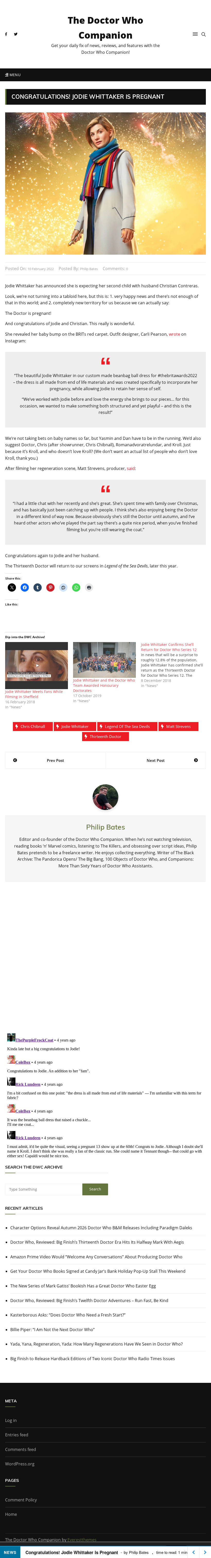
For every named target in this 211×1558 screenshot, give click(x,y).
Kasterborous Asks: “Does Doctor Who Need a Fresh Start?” (68, 1315)
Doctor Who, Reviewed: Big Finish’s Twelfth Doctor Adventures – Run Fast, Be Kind (89, 1300)
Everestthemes (81, 1540)
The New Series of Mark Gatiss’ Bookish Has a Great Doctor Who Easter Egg (83, 1286)
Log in (11, 1420)
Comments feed (20, 1449)
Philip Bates (89, 268)
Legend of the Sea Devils (127, 726)
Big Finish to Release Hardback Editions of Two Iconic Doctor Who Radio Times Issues (92, 1358)
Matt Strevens (178, 726)
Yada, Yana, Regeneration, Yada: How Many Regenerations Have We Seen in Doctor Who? (96, 1344)
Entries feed (16, 1435)
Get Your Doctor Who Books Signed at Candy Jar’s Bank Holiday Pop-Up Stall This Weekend (98, 1271)
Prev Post (55, 760)
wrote (174, 334)
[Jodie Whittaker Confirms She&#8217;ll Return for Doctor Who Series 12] (175, 665)
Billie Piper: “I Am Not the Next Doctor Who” (52, 1329)
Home (11, 1514)
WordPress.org (19, 1464)
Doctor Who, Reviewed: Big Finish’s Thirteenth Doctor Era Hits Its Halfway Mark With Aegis (97, 1242)
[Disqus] (105, 961)
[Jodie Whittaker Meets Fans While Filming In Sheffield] (36, 665)
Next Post (156, 760)
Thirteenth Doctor (105, 736)
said (131, 468)
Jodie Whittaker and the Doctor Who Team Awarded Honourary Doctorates (104, 685)
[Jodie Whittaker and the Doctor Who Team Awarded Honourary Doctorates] (104, 660)
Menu (14, 74)
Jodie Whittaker (75, 726)
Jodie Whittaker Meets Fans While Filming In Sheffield (34, 694)
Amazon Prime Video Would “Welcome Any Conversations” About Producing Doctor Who (96, 1257)
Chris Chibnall (33, 726)
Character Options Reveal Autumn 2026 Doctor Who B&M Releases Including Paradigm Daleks (101, 1228)
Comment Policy (21, 1500)
